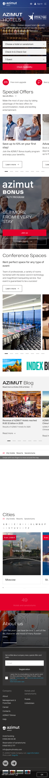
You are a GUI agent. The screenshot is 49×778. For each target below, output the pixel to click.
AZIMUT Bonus (9, 715)
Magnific (15, 755)
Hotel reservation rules (17, 681)
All (4, 519)
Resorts (19, 519)
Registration (24, 669)
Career (6, 707)
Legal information (33, 753)
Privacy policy (20, 678)
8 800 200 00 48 (9, 739)
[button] (6, 171)
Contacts (6, 711)
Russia (27, 699)
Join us (24, 233)
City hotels (10, 519)
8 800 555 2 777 (9, 745)
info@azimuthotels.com (12, 749)
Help (5, 719)
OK (42, 774)
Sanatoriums (29, 519)
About (5, 696)
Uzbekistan (29, 703)
